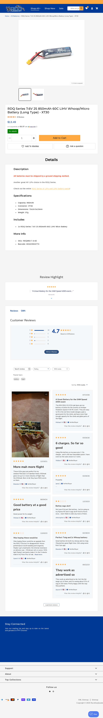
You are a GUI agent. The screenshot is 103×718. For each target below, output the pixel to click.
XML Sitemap (83, 700)
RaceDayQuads (97, 703)
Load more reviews (51, 605)
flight (23, 379)
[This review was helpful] (41, 562)
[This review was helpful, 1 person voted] (83, 521)
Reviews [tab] (14, 310)
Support (9, 668)
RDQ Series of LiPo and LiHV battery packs (51, 189)
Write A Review (51, 352)
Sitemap (95, 700)
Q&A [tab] (23, 310)
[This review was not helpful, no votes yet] (45, 488)
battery (16, 379)
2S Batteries (15, 16)
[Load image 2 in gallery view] (38, 94)
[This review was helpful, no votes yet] (41, 488)
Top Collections (13, 680)
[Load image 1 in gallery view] (25, 94)
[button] (36, 8)
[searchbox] (20, 369)
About (8, 674)
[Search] (81, 8)
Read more (38, 555)
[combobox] (41, 369)
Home (7, 16)
